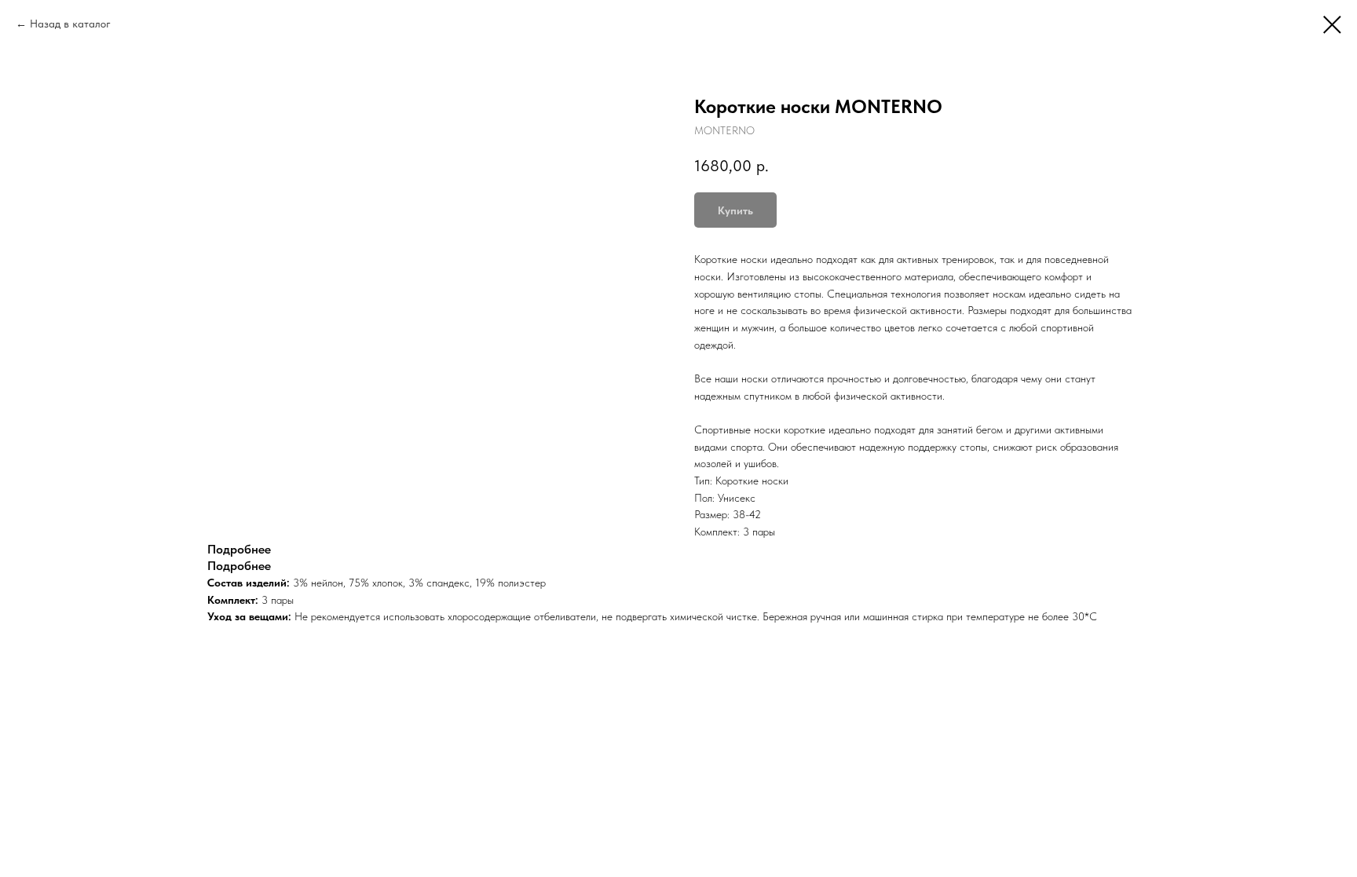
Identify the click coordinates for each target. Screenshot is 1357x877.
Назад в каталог (70, 23)
